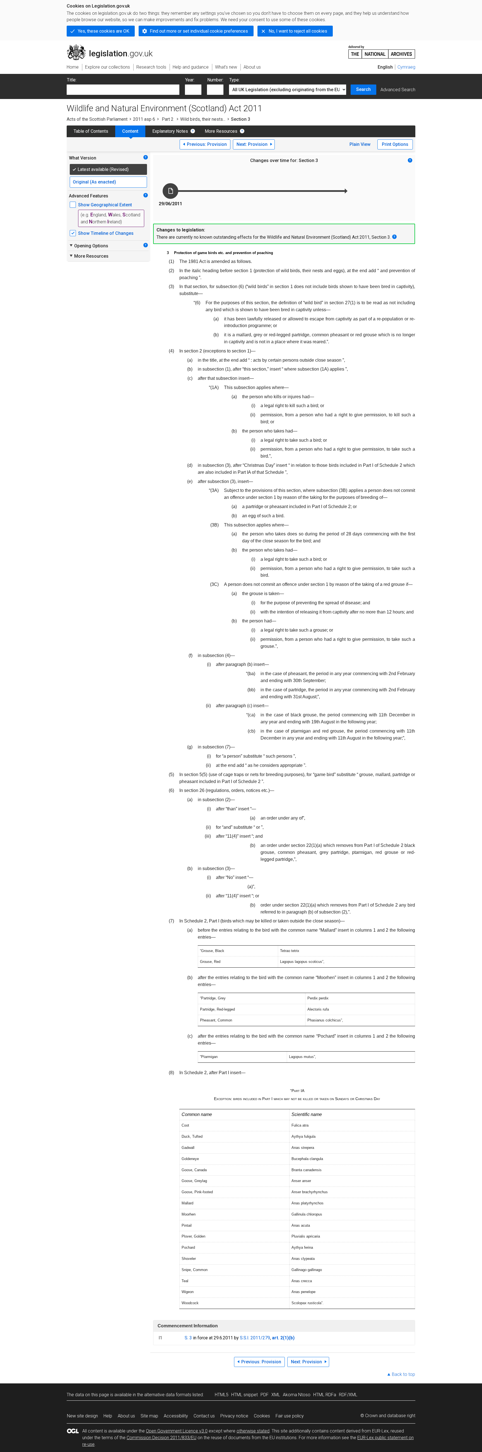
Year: (189, 80)
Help (107, 1416)
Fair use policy (290, 1416)
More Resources (221, 131)
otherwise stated (253, 1431)
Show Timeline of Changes (106, 233)
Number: (215, 80)
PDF (265, 1394)
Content (130, 131)
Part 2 (168, 119)
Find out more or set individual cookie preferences (199, 31)
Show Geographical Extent (105, 204)
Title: (71, 80)
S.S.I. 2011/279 (255, 1337)
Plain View (360, 144)
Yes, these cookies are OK (103, 31)
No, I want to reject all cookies (298, 31)
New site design (82, 1416)
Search (363, 89)
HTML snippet (244, 1394)
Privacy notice (234, 1416)
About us (126, 1416)
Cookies (262, 1416)
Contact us (204, 1416)
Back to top (403, 1374)
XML (275, 1394)
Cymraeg (406, 67)
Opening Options (88, 245)
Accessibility (176, 1416)
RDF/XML (348, 1394)
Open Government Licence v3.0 (177, 1431)
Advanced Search (397, 89)
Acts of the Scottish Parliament (97, 119)
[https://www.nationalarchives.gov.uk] (381, 49)
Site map (149, 1416)
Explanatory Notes (170, 131)
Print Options (395, 144)
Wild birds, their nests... (202, 119)
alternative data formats (167, 1394)
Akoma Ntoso (296, 1394)
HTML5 (221, 1394)
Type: (234, 80)
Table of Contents (91, 131)
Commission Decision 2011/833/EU (161, 1437)
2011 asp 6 (144, 119)
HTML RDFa (324, 1394)
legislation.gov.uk (112, 46)
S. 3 (188, 1337)
